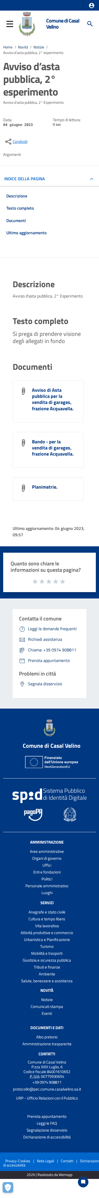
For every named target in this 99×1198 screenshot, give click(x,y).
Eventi (47, 1013)
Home (7, 47)
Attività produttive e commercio (47, 933)
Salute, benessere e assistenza (47, 981)
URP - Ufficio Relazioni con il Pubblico (47, 1098)
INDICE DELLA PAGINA (24, 178)
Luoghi (47, 893)
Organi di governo (47, 858)
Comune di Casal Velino (62, 24)
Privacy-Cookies (17, 1161)
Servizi (47, 903)
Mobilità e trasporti (47, 953)
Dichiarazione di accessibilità (47, 1137)
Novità (23, 47)
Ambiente (47, 974)
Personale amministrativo (46, 886)
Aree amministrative (47, 851)
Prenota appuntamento (47, 1116)
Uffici (47, 865)
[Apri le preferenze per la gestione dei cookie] (9, 1188)
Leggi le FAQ (47, 1123)
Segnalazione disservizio (47, 1130)
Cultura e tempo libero (47, 919)
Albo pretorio (47, 1037)
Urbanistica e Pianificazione (47, 939)
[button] (91, 5)
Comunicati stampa (47, 1006)
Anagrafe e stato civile (47, 912)
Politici (46, 879)
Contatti (47, 1054)
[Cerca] (90, 24)
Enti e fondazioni (47, 872)
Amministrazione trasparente (47, 1044)
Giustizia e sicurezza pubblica (47, 960)
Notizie (39, 47)
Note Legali (45, 1161)
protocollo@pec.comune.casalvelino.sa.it (47, 1089)
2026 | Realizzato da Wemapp (49, 1175)
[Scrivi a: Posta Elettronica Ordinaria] (46, 1094)
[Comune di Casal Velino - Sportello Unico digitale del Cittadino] (27, 23)
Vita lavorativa (47, 926)
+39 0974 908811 (47, 1082)
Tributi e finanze (47, 967)
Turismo (47, 946)
